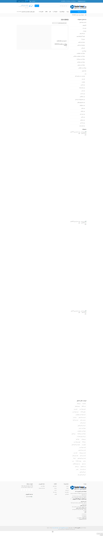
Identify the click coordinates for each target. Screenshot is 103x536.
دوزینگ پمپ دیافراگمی (82, 68)
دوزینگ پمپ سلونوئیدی (81, 53)
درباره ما (67, 486)
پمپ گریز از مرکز (82, 125)
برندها (67, 488)
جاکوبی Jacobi (83, 412)
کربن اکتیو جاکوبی (83, 472)
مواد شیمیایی (84, 71)
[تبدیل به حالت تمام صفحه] (100, 533)
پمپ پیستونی (82, 120)
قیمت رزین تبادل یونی (82, 450)
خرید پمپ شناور (83, 420)
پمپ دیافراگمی (82, 96)
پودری (77, 469)
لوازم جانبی (67, 494)
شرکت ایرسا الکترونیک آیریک (63, 527)
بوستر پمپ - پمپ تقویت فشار (80, 76)
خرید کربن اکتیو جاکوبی (82, 425)
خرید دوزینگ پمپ (75, 412)
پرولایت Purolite (78, 461)
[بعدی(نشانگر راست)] (100, 535)
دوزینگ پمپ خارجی (82, 428)
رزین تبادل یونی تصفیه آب (81, 436)
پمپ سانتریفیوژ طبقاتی (81, 102)
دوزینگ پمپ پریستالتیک (81, 59)
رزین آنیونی (73, 433)
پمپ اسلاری (83, 85)
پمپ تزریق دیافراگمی (76, 463)
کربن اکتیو (83, 48)
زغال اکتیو (77, 439)
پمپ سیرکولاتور (82, 105)
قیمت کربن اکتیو (75, 455)
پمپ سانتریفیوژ (83, 466)
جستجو (37, 5)
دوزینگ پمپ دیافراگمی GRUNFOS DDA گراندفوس (61, 44)
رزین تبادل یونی (82, 33)
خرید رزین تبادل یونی (82, 417)
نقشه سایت (67, 492)
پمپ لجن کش (82, 114)
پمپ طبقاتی (83, 111)
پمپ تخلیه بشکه (82, 87)
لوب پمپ (83, 79)
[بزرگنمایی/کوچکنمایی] (102, 533)
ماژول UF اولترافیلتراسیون (81, 36)
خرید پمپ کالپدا (75, 420)
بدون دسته (84, 28)
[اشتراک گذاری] (99, 533)
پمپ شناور (83, 108)
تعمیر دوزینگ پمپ (82, 409)
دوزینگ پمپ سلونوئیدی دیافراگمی (79, 56)
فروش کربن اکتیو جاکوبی (76, 444)
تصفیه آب (55, 11)
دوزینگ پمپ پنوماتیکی (81, 62)
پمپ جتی (83, 90)
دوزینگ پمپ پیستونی (81, 65)
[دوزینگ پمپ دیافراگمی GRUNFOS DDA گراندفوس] (59, 27)
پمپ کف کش (82, 123)
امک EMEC (84, 406)
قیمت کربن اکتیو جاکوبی (82, 458)
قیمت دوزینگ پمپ (82, 447)
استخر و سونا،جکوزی (82, 22)
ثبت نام (33, 1)
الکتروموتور (84, 25)
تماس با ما (41, 11)
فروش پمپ (84, 444)
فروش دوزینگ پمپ (77, 442)
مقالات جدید (43, 486)
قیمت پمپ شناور (83, 455)
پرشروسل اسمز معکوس (81, 45)
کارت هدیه (67, 490)
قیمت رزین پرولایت (82, 453)
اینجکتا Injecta (77, 406)
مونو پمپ (83, 82)
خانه (85, 15)
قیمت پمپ (75, 453)
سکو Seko (84, 442)
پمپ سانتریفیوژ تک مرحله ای (80, 99)
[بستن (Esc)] (97, 533)
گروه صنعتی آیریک (55, 527)
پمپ (68, 11)
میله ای (84, 461)
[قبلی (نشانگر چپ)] (102, 535)
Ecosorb (84, 403)
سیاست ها (55, 492)
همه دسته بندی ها (42, 488)
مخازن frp (83, 39)
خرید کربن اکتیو (83, 422)
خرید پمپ (75, 417)
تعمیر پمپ (75, 409)
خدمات (55, 490)
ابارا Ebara (78, 403)
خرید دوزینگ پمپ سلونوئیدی (81, 414)
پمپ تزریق (84, 463)
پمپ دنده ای (82, 93)
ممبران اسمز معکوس (81, 42)
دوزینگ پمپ (62, 11)
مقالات (46, 11)
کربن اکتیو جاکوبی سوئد (82, 474)
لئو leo (74, 458)
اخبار (50, 11)
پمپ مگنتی (83, 117)
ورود (30, 1)
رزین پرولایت (83, 439)
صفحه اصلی (55, 486)
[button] (21, 1)
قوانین (56, 494)
